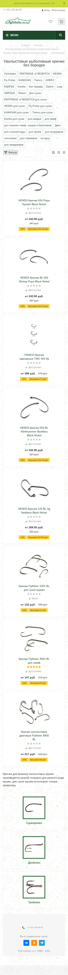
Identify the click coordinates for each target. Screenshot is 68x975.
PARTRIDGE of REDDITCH (34, 73)
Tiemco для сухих (42, 112)
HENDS (57, 73)
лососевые (10, 138)
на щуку (45, 138)
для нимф (50, 118)
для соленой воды (14, 131)
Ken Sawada (36, 86)
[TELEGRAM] (42, 943)
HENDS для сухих (14, 106)
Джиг (58, 125)
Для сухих (35, 93)
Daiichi (49, 86)
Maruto (22, 93)
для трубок (35, 131)
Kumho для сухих (14, 118)
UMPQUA (9, 93)
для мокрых (34, 118)
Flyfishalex (10, 73)
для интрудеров (54, 131)
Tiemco (38, 80)
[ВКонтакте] (26, 943)
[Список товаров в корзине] (62, 24)
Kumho (22, 86)
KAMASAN (25, 80)
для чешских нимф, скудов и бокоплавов (28, 125)
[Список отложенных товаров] (51, 22)
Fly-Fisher (9, 80)
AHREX (50, 80)
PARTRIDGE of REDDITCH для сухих (25, 99)
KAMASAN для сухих (16, 112)
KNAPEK (9, 86)
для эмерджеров (13, 144)
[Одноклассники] (34, 943)
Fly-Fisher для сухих (40, 106)
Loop (59, 86)
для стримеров (28, 138)
